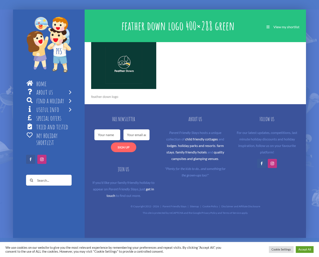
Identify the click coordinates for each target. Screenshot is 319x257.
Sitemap (194, 206)
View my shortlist (286, 27)
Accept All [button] (304, 249)
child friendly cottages (201, 139)
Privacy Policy (209, 212)
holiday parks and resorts (196, 145)
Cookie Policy (210, 206)
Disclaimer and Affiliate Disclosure (240, 206)
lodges (172, 145)
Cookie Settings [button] (281, 249)
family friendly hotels (191, 152)
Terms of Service (231, 212)
